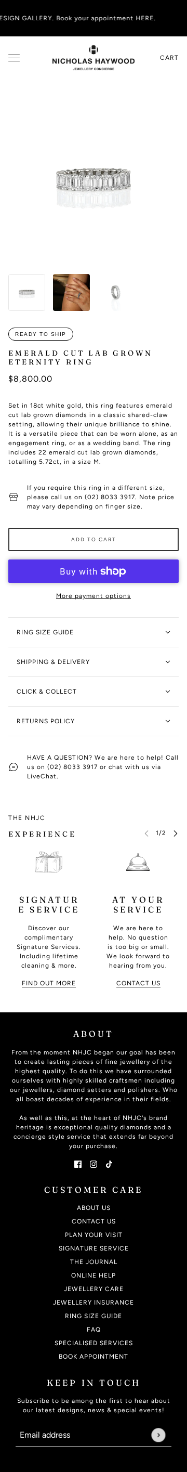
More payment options (93, 596)
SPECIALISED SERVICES (94, 1343)
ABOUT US (94, 1208)
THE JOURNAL (93, 1262)
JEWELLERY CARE (94, 1289)
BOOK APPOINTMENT (93, 1356)
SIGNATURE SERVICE (94, 1248)
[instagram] (93, 1164)
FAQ (94, 1329)
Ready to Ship (40, 334)
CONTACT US (94, 1221)
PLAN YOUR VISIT (94, 1235)
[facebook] (78, 1164)
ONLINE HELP (93, 1275)
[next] (175, 833)
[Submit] (158, 1435)
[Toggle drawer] (14, 58)
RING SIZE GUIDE (93, 1316)
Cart (169, 57)
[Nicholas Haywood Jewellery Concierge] (93, 58)
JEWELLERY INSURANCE (93, 1302)
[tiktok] (109, 1164)
